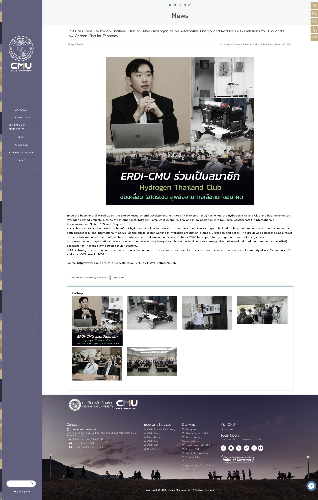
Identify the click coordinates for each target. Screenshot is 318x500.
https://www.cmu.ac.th (247, 440)
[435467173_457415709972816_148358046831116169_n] (262, 310)
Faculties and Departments (192, 439)
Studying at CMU (196, 433)
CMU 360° (229, 429)
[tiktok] (246, 448)
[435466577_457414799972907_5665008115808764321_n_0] (152, 361)
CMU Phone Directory (160, 429)
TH (14, 491)
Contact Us (192, 457)
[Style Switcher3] (314, 5)
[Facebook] (223, 448)
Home (172, 5)
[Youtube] (231, 448)
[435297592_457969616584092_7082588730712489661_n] (97, 321)
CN (28, 491)
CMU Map (152, 433)
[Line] (260, 448)
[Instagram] (254, 448)
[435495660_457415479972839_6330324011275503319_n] (207, 313)
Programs (191, 429)
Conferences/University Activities (88, 277)
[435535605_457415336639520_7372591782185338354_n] (152, 313)
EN (21, 491)
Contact (21, 160)
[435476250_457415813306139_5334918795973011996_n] (97, 364)
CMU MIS (152, 445)
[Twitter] (238, 448)
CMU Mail (152, 441)
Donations (153, 437)
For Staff (152, 449)
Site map (191, 469)
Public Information (197, 453)
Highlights (118, 277)
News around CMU (197, 445)
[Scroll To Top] (312, 496)
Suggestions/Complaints (198, 465)
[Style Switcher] (314, 13)
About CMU (193, 449)
